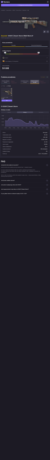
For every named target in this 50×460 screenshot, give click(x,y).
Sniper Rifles (8, 10)
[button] (25, 58)
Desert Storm (18, 10)
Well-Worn (24, 10)
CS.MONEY (3, 10)
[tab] (9, 112)
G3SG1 (13, 10)
